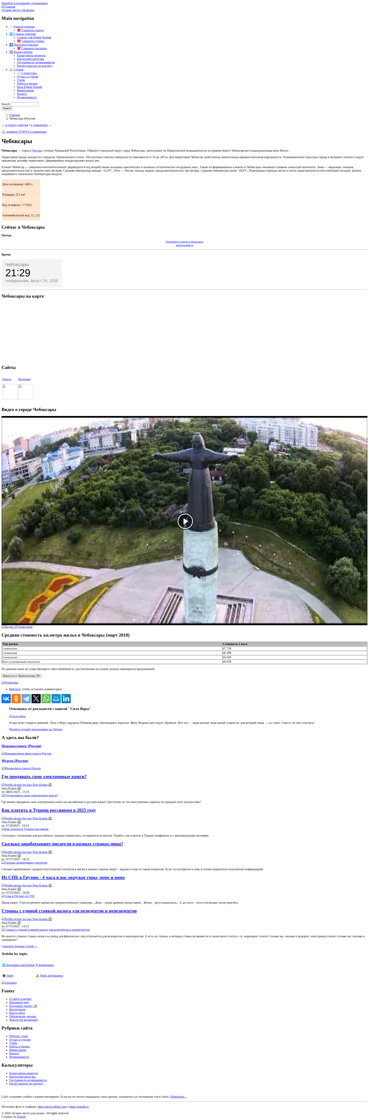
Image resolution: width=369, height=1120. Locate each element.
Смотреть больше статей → (19, 946)
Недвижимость (27, 97)
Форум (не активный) (23, 1019)
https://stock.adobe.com (52, 1106)
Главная (14, 115)
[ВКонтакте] (6, 698)
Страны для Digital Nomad (34, 37)
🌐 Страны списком (22, 34)
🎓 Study (8, 975)
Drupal (21, 1116)
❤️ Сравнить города (30, 30)
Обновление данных (22, 1016)
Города (6, 379)
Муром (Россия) (15, 761)
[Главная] (8, 6)
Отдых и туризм (27, 76)
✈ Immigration (45, 965)
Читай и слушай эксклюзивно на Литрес (35, 729)
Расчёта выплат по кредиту (35, 65)
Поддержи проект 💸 (23, 1006)
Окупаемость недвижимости (28, 1080)
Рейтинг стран (18, 1036)
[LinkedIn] (66, 698)
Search (6, 104)
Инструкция (17, 1009)
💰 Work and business (49, 975)
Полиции (24, 379)
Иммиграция (25, 90)
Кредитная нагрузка (22, 1076)
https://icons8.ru (79, 1106)
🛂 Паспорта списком (23, 44)
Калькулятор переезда (31, 55)
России (37, 150)
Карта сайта (17, 1013)
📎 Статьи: (16, 69)
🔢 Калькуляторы (20, 52)
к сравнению (39, 125)
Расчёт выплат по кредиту (26, 1083)
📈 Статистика (27, 73)
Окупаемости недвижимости (36, 62)
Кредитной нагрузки (30, 59)
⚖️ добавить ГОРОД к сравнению (24, 131)
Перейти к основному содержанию (25, 3)
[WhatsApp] (46, 698)
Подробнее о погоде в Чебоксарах (184, 242)
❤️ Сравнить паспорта (32, 48)
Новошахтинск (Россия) (21, 746)
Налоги (22, 93)
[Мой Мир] (56, 698)
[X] (36, 698)
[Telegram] (26, 698)
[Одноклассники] (16, 698)
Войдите (15, 689)
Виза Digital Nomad (29, 87)
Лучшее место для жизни (18, 10)
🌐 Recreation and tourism (18, 965)
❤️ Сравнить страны (30, 41)
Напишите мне (19, 1002)
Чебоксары (17, 264)
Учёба (21, 80)
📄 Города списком (22, 26)
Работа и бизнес (27, 83)
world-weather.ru (184, 245)
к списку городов (16, 125)
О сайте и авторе (20, 998)
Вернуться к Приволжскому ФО (21, 675)
